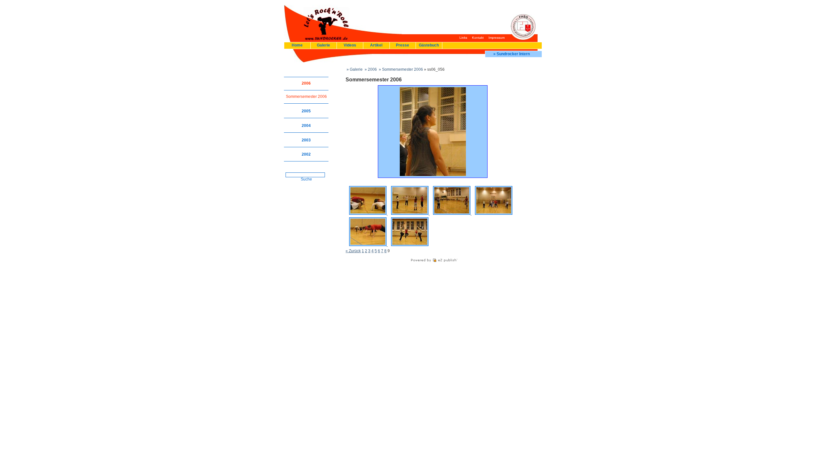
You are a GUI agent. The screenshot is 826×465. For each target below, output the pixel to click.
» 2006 (370, 69)
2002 (306, 154)
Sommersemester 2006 (306, 96)
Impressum (497, 37)
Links (463, 37)
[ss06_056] (433, 175)
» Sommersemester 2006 (400, 69)
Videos (350, 45)
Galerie (323, 45)
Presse (402, 45)
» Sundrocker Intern (511, 54)
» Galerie (354, 69)
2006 (306, 83)
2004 (306, 126)
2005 (306, 111)
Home (297, 45)
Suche (306, 179)
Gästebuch (429, 45)
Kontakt (478, 37)
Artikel (376, 45)
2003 (306, 140)
